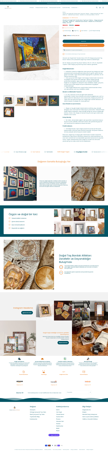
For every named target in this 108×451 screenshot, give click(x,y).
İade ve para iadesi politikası (90, 417)
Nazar (57, 430)
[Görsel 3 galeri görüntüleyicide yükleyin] (31, 101)
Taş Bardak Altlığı (35, 417)
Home (64, 12)
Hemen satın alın (83, 45)
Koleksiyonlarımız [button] (62, 407)
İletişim (84, 412)
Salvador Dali (60, 421)
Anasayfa (32, 410)
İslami (58, 410)
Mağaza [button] (33, 407)
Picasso (58, 419)
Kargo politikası (74, 449)
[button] (75, 7)
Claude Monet (60, 414)
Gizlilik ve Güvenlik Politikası (90, 419)
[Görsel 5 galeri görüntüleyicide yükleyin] (53, 101)
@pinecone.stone (27, 312)
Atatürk (58, 423)
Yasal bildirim (82, 449)
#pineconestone (63, 342)
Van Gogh (59, 412)
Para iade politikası (57, 449)
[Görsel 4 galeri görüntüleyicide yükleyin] (42, 101)
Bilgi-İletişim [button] (86, 407)
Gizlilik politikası (47, 449)
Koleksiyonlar (33, 419)
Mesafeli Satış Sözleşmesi (89, 414)
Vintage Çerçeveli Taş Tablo (38, 412)
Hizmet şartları (66, 449)
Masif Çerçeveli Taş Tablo (37, 414)
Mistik (57, 428)
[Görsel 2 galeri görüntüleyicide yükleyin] (20, 101)
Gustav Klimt (60, 417)
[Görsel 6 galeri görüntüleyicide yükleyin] (9, 112)
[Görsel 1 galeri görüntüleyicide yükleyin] (9, 101)
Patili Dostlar (59, 426)
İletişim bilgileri (89, 449)
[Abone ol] (90, 392)
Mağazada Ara (86, 410)
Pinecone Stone (21, 449)
